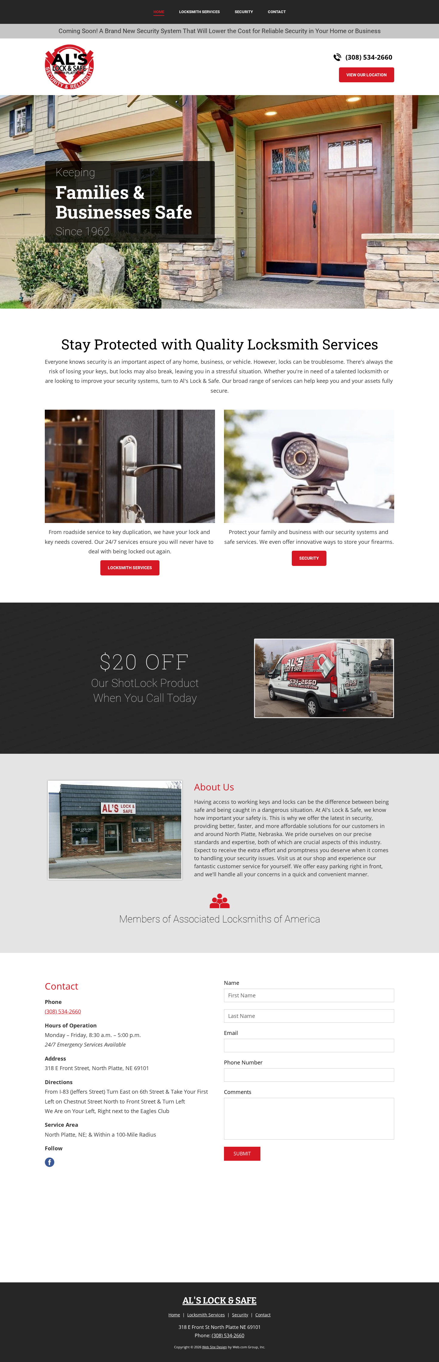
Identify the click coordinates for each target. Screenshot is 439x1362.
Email (231, 1033)
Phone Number (243, 1062)
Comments (237, 1092)
